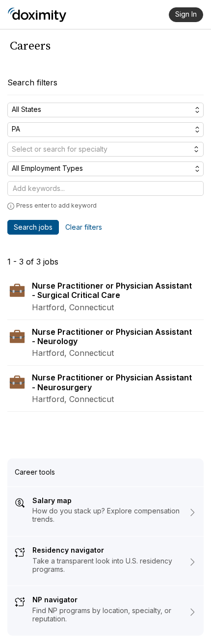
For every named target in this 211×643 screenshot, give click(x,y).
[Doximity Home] (37, 14)
